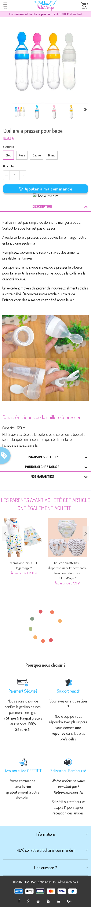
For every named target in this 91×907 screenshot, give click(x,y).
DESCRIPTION (42, 206)
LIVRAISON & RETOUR (42, 457)
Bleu (8, 155)
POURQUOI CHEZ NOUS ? (42, 467)
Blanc (51, 155)
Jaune (36, 155)
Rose (22, 155)
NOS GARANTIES (42, 476)
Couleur (8, 147)
